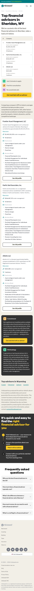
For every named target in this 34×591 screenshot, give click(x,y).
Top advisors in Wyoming (11, 11)
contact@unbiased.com (13, 409)
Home (2, 11)
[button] (27, 6)
